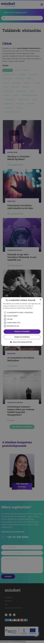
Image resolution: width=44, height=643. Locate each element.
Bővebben (29, 308)
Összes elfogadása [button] (22, 331)
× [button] (40, 299)
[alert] (22, 321)
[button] (22, 342)
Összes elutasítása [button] (22, 337)
